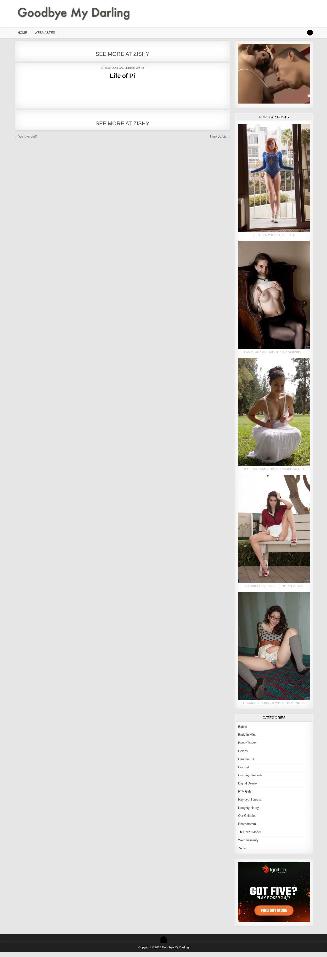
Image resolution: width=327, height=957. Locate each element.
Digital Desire (247, 783)
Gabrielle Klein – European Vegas (274, 586)
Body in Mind (247, 735)
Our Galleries (123, 68)
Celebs (243, 751)
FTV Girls (245, 791)
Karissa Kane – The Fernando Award (274, 469)
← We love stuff (25, 136)
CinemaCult (246, 759)
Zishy (140, 68)
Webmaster (45, 33)
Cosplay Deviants (250, 775)
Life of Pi (122, 75)
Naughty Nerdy (248, 808)
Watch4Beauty (248, 840)
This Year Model (249, 832)
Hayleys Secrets (249, 799)
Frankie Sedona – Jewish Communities (274, 703)
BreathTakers (247, 743)
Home (22, 33)
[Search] (310, 32)
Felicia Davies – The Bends (274, 235)
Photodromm (247, 824)
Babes (105, 68)
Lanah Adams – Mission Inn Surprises (274, 352)
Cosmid (243, 767)
